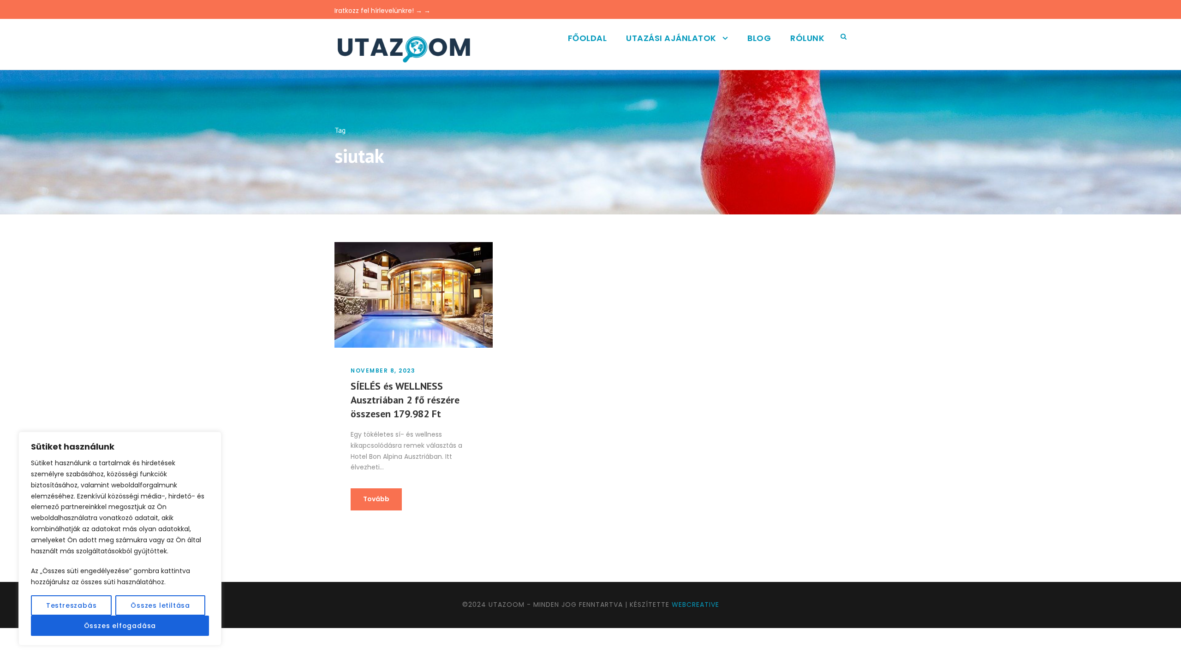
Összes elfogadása (120, 625)
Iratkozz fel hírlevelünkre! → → (382, 10)
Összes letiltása (160, 605)
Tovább (376, 499)
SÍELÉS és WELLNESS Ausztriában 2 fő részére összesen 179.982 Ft (405, 399)
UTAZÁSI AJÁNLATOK (671, 38)
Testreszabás (71, 605)
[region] (119, 539)
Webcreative (695, 604)
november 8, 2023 (383, 370)
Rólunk (807, 38)
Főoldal (587, 38)
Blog (759, 38)
